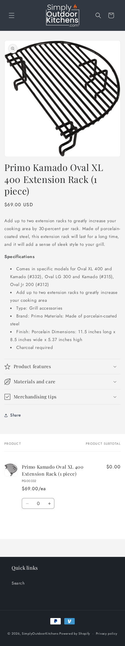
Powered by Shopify (74, 633)
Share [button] (15, 415)
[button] (11, 15)
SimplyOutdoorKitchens (40, 633)
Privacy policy (106, 633)
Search (18, 583)
